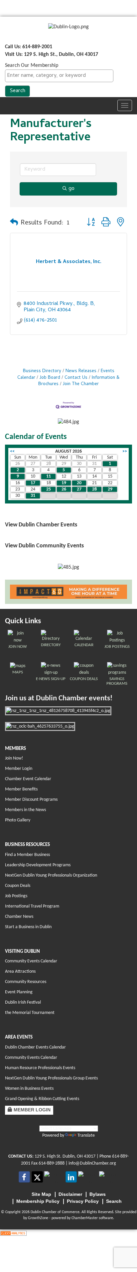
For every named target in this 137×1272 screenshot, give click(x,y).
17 (33, 483)
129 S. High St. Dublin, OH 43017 (65, 1156)
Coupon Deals (17, 885)
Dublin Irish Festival (23, 1002)
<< (12, 451)
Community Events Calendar (31, 961)
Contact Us (76, 378)
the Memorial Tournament (30, 1012)
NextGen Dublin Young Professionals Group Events (51, 1078)
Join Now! (14, 758)
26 (64, 489)
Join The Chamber (81, 384)
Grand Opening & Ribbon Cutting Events (42, 1098)
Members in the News (25, 809)
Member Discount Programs (31, 799)
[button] (14, 223)
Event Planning (19, 992)
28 (94, 489)
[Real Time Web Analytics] (13, 1233)
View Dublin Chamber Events (41, 525)
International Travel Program (32, 906)
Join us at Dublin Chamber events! (58, 698)
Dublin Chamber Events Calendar (35, 1047)
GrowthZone (38, 1218)
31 (33, 495)
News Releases (81, 371)
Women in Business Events (29, 1088)
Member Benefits (21, 789)
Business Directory (42, 371)
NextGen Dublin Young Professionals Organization (51, 875)
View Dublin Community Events (44, 546)
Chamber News (19, 916)
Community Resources (25, 981)
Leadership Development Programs (37, 865)
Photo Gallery (17, 820)
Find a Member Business (27, 854)
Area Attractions (20, 971)
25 (48, 489)
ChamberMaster (84, 1218)
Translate (86, 1135)
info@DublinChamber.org (92, 1163)
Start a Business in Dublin (28, 926)
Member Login (18, 768)
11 (48, 476)
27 (79, 489)
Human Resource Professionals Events (40, 1067)
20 (79, 483)
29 (110, 489)
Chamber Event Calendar (28, 779)
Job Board (50, 378)
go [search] (71, 189)
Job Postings (16, 896)
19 (64, 483)
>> (124, 451)
